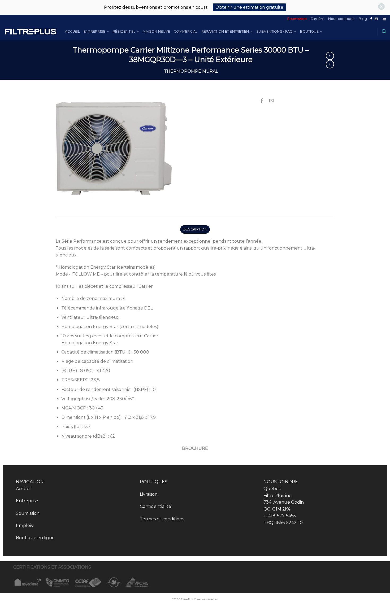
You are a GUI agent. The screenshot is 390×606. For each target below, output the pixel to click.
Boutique (309, 31)
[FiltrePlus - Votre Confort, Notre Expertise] (30, 32)
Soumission (297, 19)
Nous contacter (341, 19)
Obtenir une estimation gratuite (249, 7)
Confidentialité (155, 506)
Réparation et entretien (225, 31)
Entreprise (95, 31)
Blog (363, 19)
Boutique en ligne (35, 537)
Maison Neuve (156, 31)
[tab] (195, 229)
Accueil (72, 31)
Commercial (186, 31)
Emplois (24, 525)
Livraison (149, 494)
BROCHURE (195, 448)
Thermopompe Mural (191, 71)
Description (195, 229)
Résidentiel (124, 31)
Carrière (317, 19)
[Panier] (384, 18)
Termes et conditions (162, 518)
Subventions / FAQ (274, 31)
